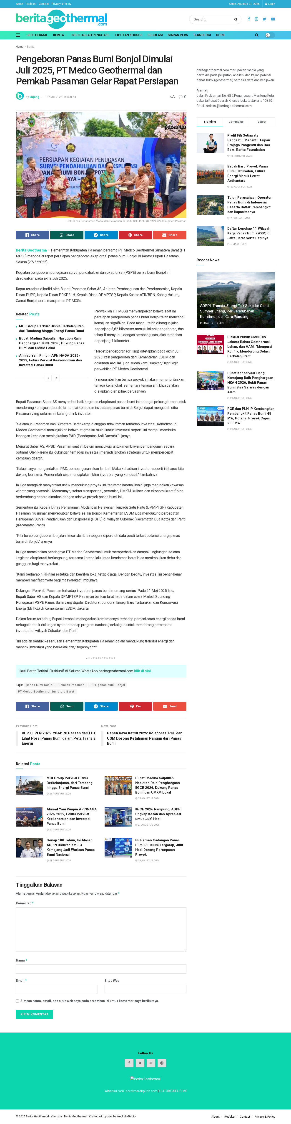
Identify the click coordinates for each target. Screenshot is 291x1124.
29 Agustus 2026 (240, 398)
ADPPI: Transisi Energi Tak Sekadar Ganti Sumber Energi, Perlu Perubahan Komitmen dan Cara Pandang (234, 311)
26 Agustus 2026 (60, 793)
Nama (22, 960)
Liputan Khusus (129, 35)
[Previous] (48, 378)
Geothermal (37, 35)
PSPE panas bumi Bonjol (107, 685)
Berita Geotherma (31, 250)
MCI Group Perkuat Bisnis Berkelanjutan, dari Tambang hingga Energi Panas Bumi (70, 783)
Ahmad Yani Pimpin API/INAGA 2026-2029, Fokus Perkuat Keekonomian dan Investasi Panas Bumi (50, 360)
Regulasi (155, 35)
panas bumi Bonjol (39, 685)
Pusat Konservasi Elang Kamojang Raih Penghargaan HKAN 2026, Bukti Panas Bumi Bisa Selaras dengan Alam (250, 382)
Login (271, 3)
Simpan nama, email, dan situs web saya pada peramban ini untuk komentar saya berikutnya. (89, 1001)
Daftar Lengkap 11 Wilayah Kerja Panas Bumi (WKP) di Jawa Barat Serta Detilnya (248, 233)
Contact (44, 3)
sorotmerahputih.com (141, 1091)
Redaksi (31, 3)
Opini (220, 35)
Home (19, 46)
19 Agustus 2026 (148, 860)
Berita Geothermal (38, 1116)
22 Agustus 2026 (60, 829)
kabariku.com (114, 1091)
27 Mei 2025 (54, 97)
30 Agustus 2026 (213, 323)
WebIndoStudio (126, 1116)
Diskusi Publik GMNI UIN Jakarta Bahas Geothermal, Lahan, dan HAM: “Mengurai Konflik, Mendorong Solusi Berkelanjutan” (249, 346)
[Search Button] (236, 19)
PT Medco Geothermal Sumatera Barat (46, 691)
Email (21, 980)
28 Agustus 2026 (240, 429)
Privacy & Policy (61, 3)
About (19, 3)
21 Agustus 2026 (148, 824)
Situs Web (112, 980)
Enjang (34, 97)
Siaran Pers (178, 35)
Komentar (25, 903)
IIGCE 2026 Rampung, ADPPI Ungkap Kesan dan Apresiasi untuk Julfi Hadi (158, 814)
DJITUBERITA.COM (172, 1091)
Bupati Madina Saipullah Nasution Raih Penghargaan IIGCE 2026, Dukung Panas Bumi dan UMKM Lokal (51, 343)
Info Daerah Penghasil (90, 35)
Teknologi (202, 35)
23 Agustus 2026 (148, 798)
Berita (58, 35)
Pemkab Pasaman (72, 685)
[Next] (56, 378)
